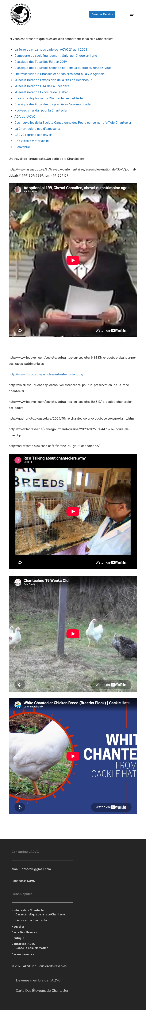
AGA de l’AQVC (24, 116)
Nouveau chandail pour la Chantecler (40, 110)
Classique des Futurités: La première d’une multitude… (53, 104)
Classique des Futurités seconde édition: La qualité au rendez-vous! (63, 68)
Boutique (18, 938)
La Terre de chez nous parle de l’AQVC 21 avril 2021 (50, 49)
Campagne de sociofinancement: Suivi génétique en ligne (55, 55)
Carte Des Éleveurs (24, 932)
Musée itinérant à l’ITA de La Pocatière (41, 86)
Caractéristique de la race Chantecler (40, 914)
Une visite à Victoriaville (31, 141)
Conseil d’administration (31, 948)
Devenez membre (23, 954)
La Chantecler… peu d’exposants (37, 129)
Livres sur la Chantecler (31, 920)
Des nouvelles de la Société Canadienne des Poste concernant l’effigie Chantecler (72, 122)
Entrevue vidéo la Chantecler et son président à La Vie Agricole (59, 74)
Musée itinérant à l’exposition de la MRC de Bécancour (53, 80)
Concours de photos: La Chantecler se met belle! (48, 98)
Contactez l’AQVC (23, 943)
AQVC (31, 881)
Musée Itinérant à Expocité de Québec (41, 92)
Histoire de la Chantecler (28, 910)
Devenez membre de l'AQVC (38, 980)
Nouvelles (18, 926)
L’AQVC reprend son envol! (33, 135)
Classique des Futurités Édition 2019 (40, 62)
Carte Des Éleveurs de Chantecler (42, 990)
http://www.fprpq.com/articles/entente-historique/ (46, 374)
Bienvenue (22, 147)
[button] (131, 14)
